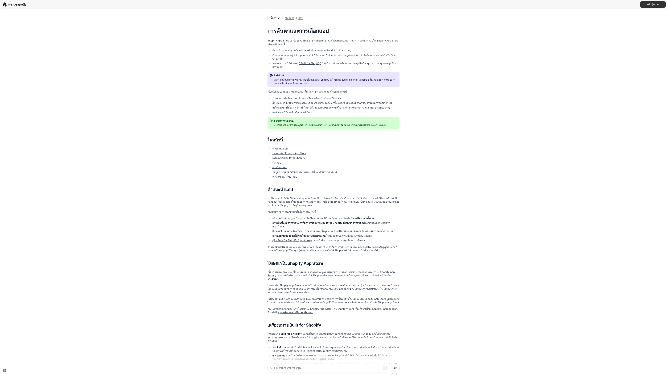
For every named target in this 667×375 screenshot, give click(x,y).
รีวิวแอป (276, 162)
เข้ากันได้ (293, 125)
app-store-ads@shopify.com (295, 312)
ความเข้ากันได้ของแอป (284, 176)
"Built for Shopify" (310, 63)
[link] (14, 4)
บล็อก (369, 125)
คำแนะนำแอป (280, 148)
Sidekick (353, 79)
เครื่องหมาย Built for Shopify (288, 157)
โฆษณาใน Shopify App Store (289, 153)
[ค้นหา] (385, 368)
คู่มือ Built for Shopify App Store (291, 240)
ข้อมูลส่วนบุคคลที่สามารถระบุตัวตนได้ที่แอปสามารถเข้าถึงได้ (304, 171)
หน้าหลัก (289, 17)
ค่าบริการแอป (279, 167)
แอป (300, 17)
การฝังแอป (381, 125)
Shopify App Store (278, 40)
